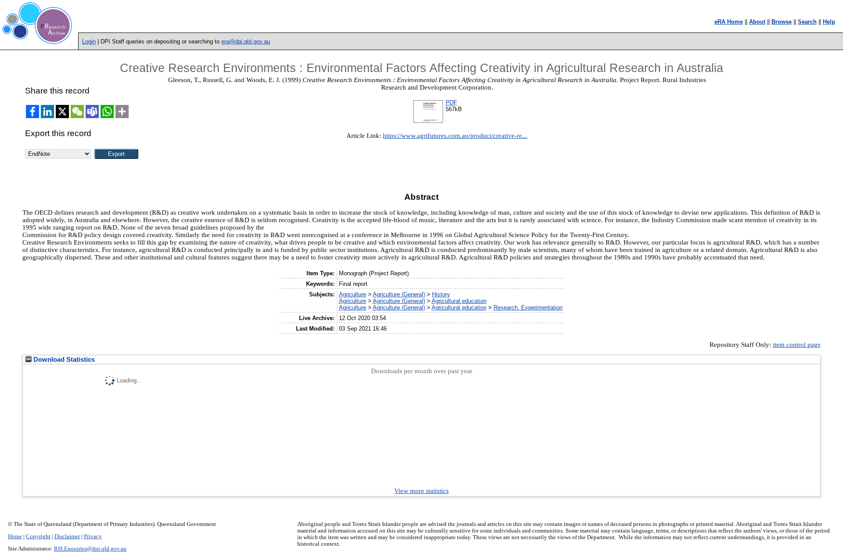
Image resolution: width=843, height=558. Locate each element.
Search (807, 21)
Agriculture (352, 294)
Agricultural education (459, 301)
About (757, 21)
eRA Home (728, 21)
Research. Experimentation (528, 307)
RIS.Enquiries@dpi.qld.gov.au (90, 549)
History (441, 294)
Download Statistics (63, 359)
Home (15, 536)
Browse (781, 21)
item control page (797, 344)
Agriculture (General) (399, 294)
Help (829, 21)
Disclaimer (67, 536)
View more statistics (421, 490)
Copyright (38, 536)
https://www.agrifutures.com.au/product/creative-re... (455, 135)
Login (89, 41)
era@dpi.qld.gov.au (245, 41)
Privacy (93, 536)
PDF (451, 102)
